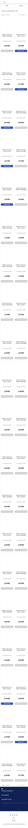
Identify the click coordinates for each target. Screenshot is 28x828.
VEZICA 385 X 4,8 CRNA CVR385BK (7, 649)
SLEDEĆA (22, 14)
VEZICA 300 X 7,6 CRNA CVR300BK (7, 726)
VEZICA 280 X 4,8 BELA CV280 (7, 534)
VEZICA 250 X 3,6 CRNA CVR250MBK (21, 342)
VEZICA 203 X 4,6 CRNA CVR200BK (21, 380)
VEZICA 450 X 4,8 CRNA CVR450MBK (7, 764)
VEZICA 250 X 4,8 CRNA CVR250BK (7, 496)
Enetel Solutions (22, 824)
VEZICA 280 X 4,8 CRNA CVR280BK (21, 534)
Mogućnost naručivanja (7, 50)
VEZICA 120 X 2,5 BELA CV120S (21, 73)
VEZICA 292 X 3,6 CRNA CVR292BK (21, 419)
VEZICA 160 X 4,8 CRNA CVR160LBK (7, 265)
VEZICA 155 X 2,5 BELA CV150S (7, 112)
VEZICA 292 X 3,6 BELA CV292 (7, 419)
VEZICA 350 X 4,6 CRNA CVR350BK (7, 611)
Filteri (7, 5)
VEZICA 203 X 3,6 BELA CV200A (21, 265)
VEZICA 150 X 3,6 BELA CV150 (21, 227)
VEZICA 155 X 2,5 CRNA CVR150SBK (21, 112)
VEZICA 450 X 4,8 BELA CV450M (21, 726)
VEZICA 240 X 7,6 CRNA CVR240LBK (21, 688)
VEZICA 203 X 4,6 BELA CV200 (7, 380)
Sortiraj (21, 5)
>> (25, 14)
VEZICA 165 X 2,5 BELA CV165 (7, 150)
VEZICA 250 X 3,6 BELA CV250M (7, 342)
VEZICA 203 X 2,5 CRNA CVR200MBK (21, 189)
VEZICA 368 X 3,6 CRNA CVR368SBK (7, 457)
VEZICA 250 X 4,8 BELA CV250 (21, 457)
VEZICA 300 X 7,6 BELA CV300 (21, 764)
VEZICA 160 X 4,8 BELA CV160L (21, 304)
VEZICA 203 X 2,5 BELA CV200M (7, 189)
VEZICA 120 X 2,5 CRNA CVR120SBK (7, 73)
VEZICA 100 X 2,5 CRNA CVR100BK (7, 35)
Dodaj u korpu (21, 50)
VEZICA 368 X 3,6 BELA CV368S (21, 496)
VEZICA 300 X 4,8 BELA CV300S (7, 572)
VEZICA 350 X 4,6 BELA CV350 (21, 649)
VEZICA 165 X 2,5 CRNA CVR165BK (21, 150)
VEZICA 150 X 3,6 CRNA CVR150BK (7, 227)
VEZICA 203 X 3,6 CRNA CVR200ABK (7, 304)
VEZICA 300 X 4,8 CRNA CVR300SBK (21, 572)
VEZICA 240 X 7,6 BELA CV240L (7, 688)
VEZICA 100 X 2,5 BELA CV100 (21, 35)
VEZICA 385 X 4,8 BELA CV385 (21, 611)
